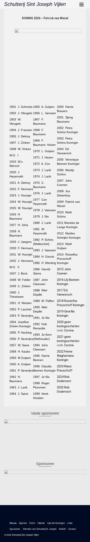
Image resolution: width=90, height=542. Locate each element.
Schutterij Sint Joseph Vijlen (35, 4)
